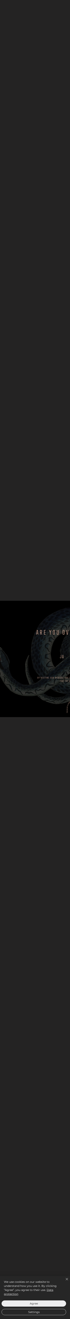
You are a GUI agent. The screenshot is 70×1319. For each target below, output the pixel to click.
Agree (34, 1303)
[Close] (64, 1281)
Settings (34, 1312)
